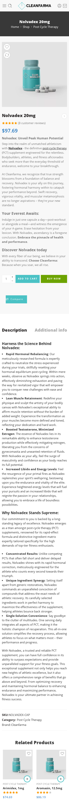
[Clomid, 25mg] (64, 116)
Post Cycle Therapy (45, 27)
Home (15, 27)
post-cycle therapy (55, 148)
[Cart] (65, 5)
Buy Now (54, 278)
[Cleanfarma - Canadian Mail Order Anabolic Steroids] (34, 6)
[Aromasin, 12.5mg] (51, 764)
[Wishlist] (7, 47)
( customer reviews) (31, 123)
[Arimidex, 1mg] (18, 764)
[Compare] (7, 55)
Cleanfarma (18, 725)
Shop (26, 27)
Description (14, 330)
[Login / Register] (59, 5)
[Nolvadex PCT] (34, 74)
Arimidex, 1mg (13, 788)
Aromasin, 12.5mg (49, 788)
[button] (27, 778)
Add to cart (27, 278)
